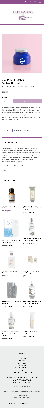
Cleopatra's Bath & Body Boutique (23, 403)
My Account (22, 365)
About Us (22, 361)
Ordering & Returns (22, 368)
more (16, 120)
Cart (22, 370)
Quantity (5, 97)
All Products (22, 363)
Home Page (22, 358)
